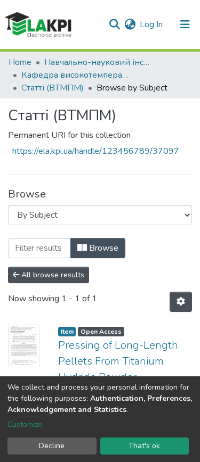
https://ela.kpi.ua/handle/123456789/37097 (95, 151)
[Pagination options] (181, 302)
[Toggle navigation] (185, 24)
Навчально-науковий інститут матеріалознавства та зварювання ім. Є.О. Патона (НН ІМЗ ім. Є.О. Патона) (97, 62)
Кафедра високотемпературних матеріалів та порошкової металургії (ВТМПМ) (74, 75)
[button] (130, 24)
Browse (102, 248)
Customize (24, 424)
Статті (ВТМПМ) (52, 88)
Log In (152, 24)
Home (20, 62)
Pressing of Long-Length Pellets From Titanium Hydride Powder (118, 361)
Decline (52, 446)
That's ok (144, 446)
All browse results (51, 275)
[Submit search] (114, 24)
